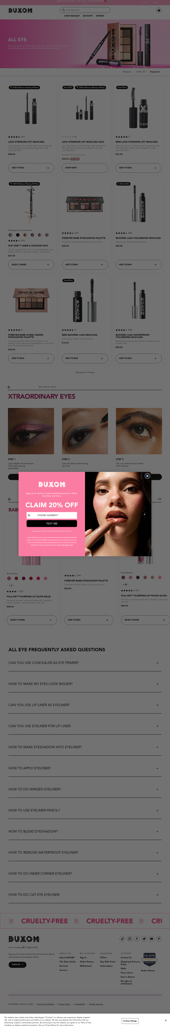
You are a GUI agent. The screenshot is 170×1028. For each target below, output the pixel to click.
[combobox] (31, 515)
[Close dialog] (147, 476)
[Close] (166, 1020)
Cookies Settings (130, 1021)
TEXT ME (52, 523)
